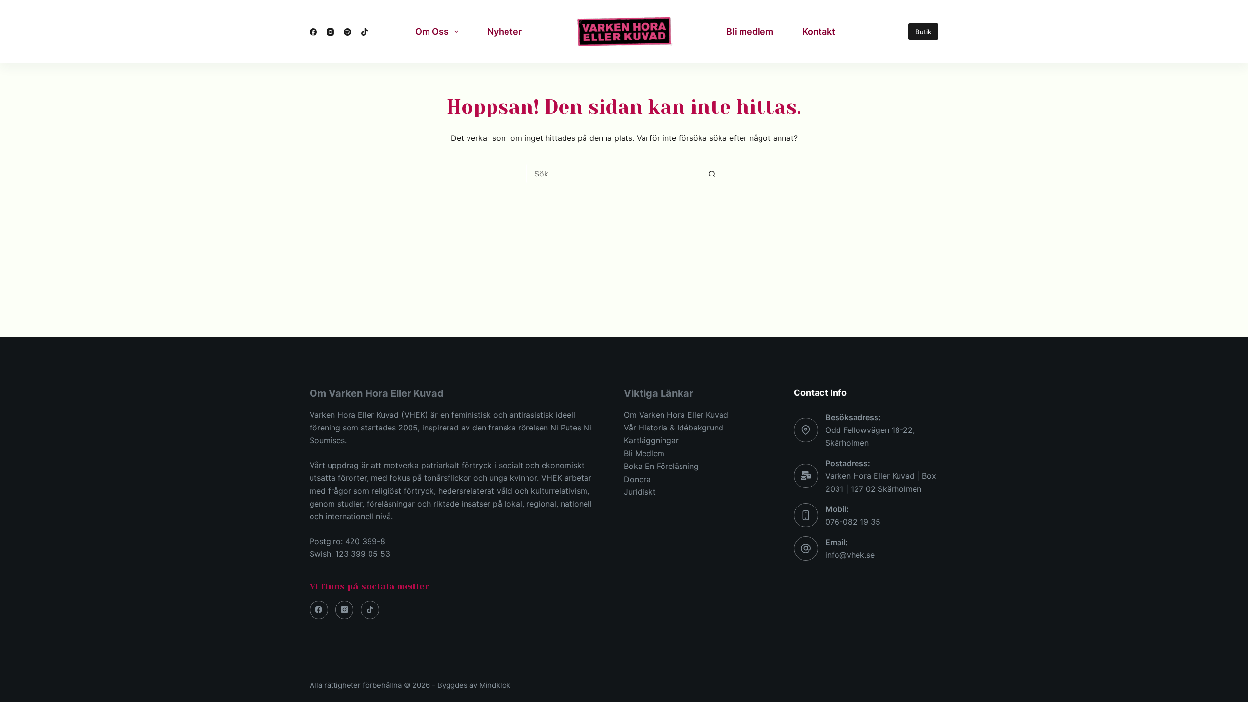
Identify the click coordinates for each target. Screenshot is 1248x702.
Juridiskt (640, 492)
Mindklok (494, 685)
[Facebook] (313, 32)
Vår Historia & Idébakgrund (673, 427)
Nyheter (505, 31)
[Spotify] (347, 32)
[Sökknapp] (711, 173)
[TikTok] (364, 32)
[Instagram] (330, 32)
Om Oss (431, 31)
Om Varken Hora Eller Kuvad (676, 415)
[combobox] (614, 173)
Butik (923, 32)
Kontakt (818, 31)
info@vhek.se (850, 555)
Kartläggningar (651, 440)
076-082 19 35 (852, 521)
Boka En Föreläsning (661, 466)
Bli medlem (749, 31)
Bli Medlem (644, 453)
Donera (637, 479)
